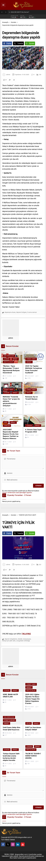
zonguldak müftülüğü (23, 641)
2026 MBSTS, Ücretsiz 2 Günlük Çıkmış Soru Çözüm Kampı (28, 12)
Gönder (31, 43)
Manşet (15, 359)
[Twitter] (8, 844)
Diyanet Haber (31, 359)
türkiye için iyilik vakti (9, 641)
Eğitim (28, 723)
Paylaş (9, 43)
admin (8, 74)
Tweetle (20, 43)
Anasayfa (5, 22)
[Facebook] (3, 844)
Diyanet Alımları (9, 720)
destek (20, 639)
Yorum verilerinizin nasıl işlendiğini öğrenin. (17, 492)
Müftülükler (8, 362)
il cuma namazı (32, 312)
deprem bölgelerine (11, 639)
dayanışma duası (10, 312)
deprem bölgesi (21, 312)
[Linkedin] (18, 844)
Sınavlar (7, 425)
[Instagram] (13, 844)
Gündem (13, 22)
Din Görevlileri (9, 356)
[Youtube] (23, 844)
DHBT (5, 422)
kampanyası (27, 639)
